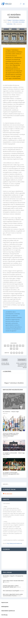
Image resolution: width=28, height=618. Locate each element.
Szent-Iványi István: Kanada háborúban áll (13, 581)
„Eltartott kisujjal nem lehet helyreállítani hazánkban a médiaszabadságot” (11, 435)
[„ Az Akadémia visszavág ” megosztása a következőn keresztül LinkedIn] (20, 345)
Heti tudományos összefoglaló (11, 590)
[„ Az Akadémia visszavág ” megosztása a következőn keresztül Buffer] (23, 345)
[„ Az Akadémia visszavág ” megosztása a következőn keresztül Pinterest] (17, 345)
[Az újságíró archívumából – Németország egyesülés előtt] (14, 464)
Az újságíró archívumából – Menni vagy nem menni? (14, 453)
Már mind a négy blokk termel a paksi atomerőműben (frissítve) (13, 595)
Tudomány (9, 24)
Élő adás (7, 493)
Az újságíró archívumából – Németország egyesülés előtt (11, 473)
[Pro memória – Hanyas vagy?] (14, 401)
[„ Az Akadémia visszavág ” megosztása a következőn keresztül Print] (17, 348)
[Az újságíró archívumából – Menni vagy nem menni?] (14, 445)
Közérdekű (21, 22)
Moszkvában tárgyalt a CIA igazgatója (13, 576)
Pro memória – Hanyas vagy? (11, 411)
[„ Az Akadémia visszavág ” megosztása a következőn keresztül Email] (14, 348)
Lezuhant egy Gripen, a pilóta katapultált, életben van (10, 586)
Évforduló (15, 22)
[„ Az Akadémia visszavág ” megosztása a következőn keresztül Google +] (11, 345)
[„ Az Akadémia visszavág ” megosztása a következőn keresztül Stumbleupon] (11, 348)
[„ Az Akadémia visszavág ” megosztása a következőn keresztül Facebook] (5, 345)
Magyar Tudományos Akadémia (16, 20)
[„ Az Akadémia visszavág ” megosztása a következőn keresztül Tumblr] (14, 345)
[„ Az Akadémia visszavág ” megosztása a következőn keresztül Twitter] (8, 345)
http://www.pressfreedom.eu (14, 543)
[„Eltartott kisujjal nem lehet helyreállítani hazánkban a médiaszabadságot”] (14, 423)
